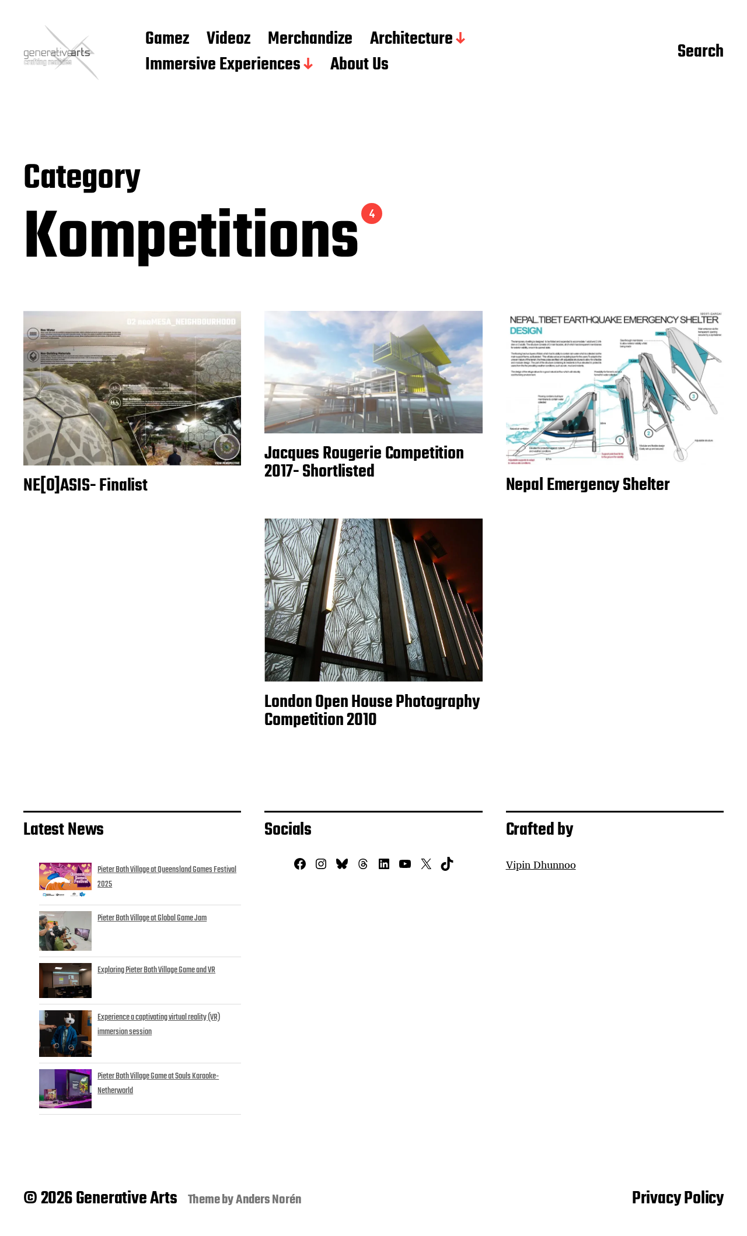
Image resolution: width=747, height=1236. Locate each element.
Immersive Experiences (223, 65)
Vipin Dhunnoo (541, 864)
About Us (359, 65)
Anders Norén (269, 1200)
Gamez (167, 40)
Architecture (411, 40)
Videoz (228, 40)
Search (701, 52)
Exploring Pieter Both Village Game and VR (156, 970)
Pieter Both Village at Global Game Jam (152, 918)
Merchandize (310, 40)
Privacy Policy (678, 1198)
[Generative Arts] (61, 52)
